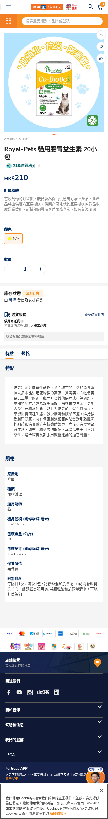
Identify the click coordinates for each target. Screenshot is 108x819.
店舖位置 (12, 660)
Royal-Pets (20, 149)
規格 (25, 354)
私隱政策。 (58, 813)
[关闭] (101, 790)
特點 (9, 354)
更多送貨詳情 (94, 315)
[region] (54, 801)
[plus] (40, 269)
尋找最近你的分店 (17, 665)
